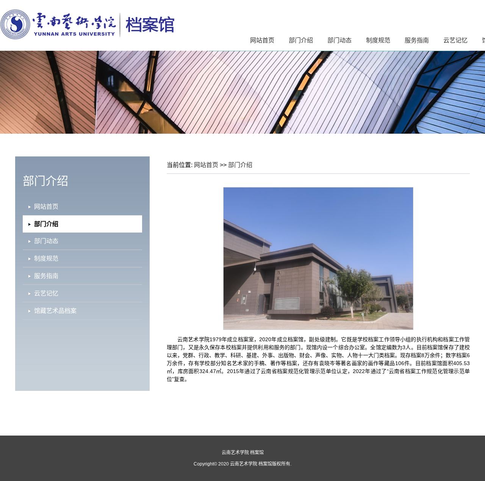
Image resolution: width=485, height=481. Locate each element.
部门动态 (339, 40)
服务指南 (417, 40)
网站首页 (262, 40)
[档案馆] (87, 38)
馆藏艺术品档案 (55, 311)
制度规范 (378, 40)
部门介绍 (301, 40)
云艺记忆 (455, 40)
